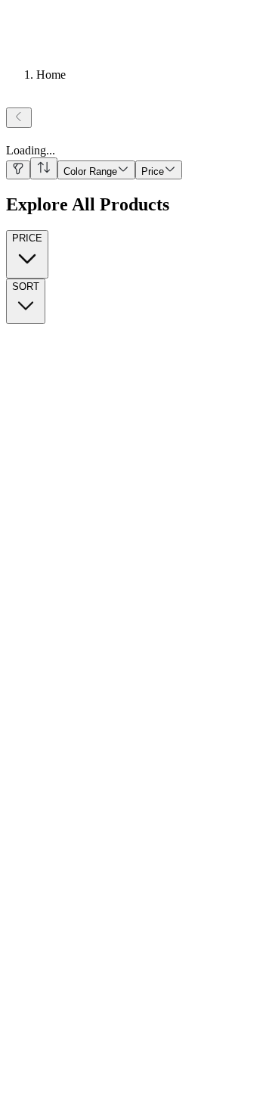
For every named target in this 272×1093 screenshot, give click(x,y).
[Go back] (19, 117)
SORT (25, 286)
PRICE (27, 238)
